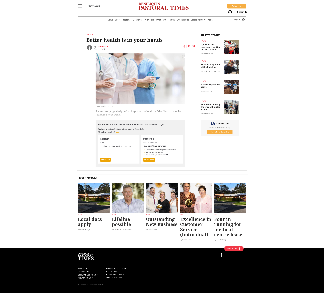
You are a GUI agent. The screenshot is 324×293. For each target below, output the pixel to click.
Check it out (183, 19)
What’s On (161, 19)
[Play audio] (229, 11)
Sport (117, 19)
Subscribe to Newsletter (220, 132)
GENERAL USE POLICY (87, 275)
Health (171, 19)
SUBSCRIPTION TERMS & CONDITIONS (117, 269)
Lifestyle (137, 19)
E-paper (240, 12)
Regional (127, 19)
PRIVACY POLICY (85, 278)
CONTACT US (84, 271)
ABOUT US (82, 268)
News (110, 19)
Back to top (232, 248)
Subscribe (236, 6)
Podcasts (212, 19)
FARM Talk (149, 19)
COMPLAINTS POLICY (116, 274)
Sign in (237, 19)
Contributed (102, 46)
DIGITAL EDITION (114, 277)
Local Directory (198, 19)
